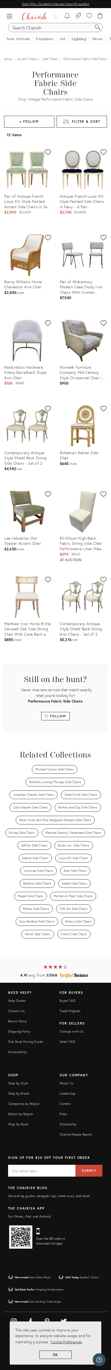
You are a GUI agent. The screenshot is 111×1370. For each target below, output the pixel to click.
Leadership (68, 1093)
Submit (89, 1171)
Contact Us (16, 1011)
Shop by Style (18, 1083)
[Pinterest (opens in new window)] (47, 1320)
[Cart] (100, 16)
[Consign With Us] (78, 16)
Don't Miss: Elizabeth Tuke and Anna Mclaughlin (55, 4)
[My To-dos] (67, 16)
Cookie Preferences (66, 1341)
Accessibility (17, 1052)
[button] (11, 16)
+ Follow (29, 121)
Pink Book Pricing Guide (25, 1042)
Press (63, 1114)
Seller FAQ (67, 1042)
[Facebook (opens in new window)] (30, 1320)
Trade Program (70, 1011)
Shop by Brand (18, 1093)
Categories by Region (23, 1104)
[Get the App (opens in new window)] (20, 1237)
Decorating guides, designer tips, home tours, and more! (49, 1196)
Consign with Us (71, 1031)
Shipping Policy (19, 1031)
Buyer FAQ (67, 1001)
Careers (65, 1104)
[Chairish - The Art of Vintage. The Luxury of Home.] (34, 16)
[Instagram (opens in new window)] (14, 1320)
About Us (66, 1083)
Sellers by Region (20, 1114)
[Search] (97, 27)
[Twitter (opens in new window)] (64, 1320)
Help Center (17, 1001)
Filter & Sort (86, 121)
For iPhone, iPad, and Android (29, 1216)
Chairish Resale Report (76, 1134)
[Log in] (56, 16)
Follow (57, 716)
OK (55, 1355)
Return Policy (17, 1021)
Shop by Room (18, 1124)
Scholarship (68, 1124)
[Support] (99, 1359)
